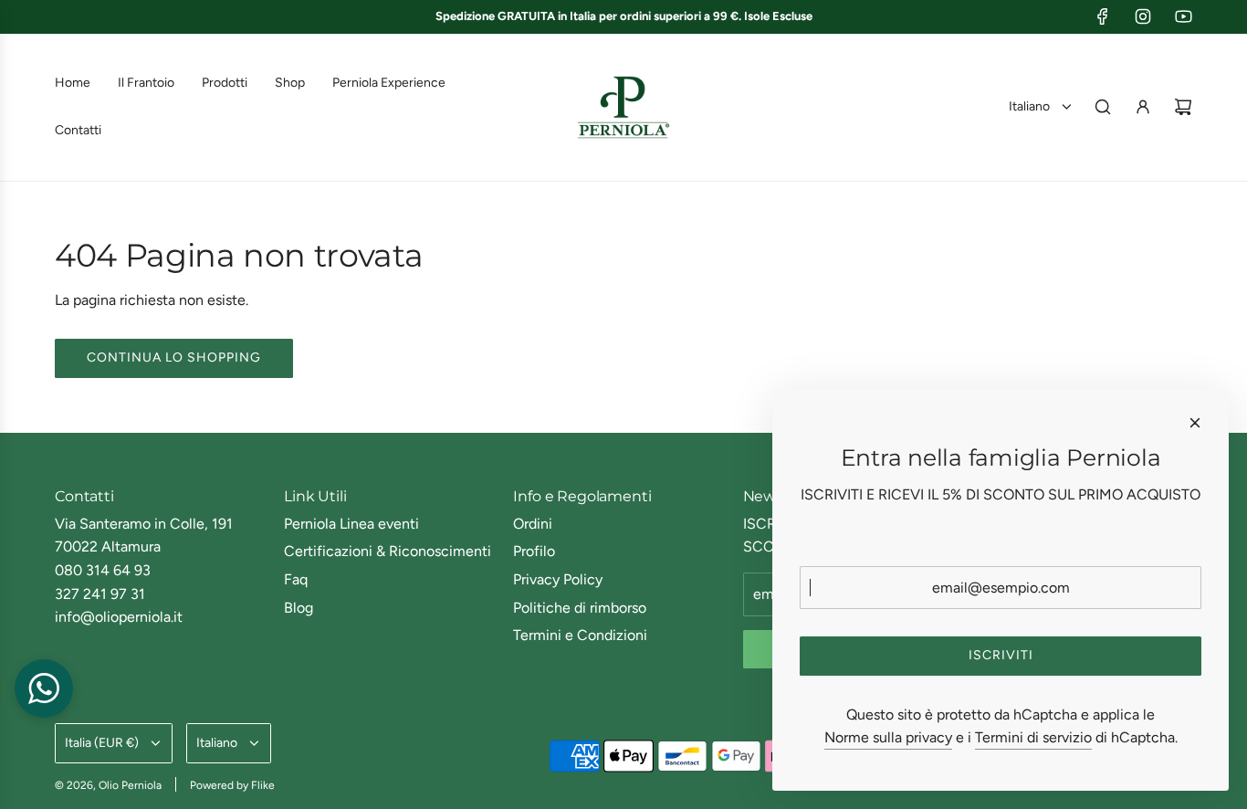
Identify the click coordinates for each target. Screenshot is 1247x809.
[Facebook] (1103, 16)
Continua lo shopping (174, 357)
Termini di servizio (1033, 737)
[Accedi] (1143, 107)
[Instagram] (1143, 16)
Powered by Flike (232, 785)
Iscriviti (1001, 655)
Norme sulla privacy (888, 737)
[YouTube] (1183, 16)
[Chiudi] (1195, 423)
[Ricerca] (1103, 107)
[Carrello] (1183, 107)
